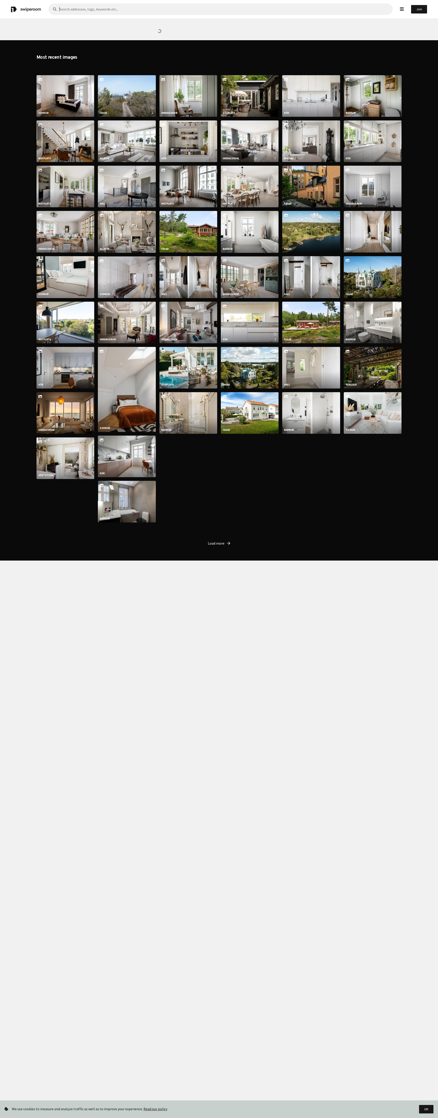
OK (426, 1109)
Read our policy (155, 1109)
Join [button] (419, 9)
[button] (402, 9)
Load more (216, 543)
